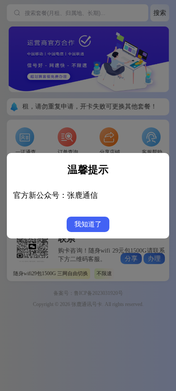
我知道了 (88, 224)
